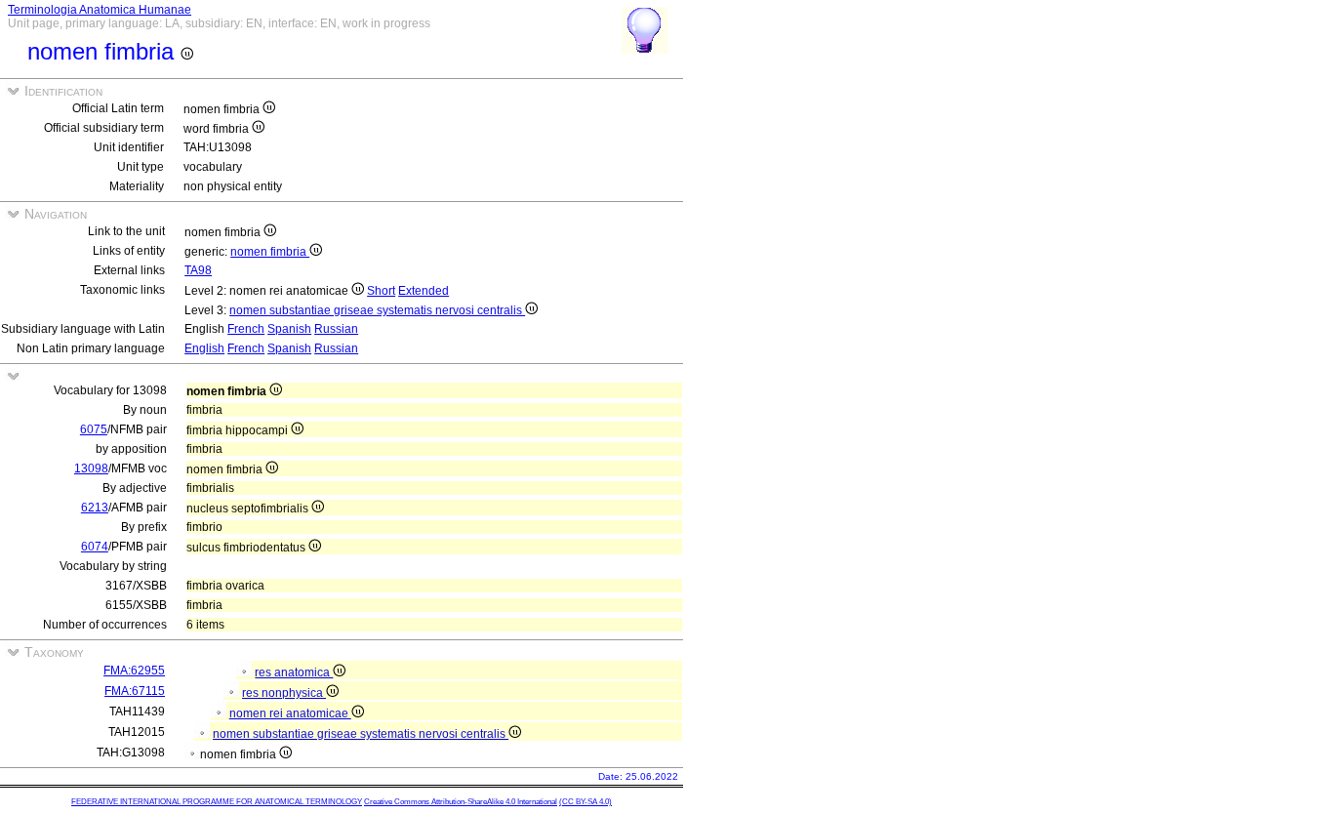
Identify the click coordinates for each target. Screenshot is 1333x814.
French (245, 329)
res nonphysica (284, 693)
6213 (94, 507)
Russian (336, 329)
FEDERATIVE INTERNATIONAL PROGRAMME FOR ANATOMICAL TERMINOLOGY (216, 801)
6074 (94, 546)
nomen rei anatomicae (290, 713)
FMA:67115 (134, 691)
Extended (423, 291)
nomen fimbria (269, 252)
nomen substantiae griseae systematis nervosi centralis (377, 310)
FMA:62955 (134, 670)
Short (381, 291)
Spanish (289, 329)
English (204, 348)
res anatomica (294, 672)
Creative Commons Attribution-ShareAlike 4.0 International (460, 801)
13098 (91, 468)
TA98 (198, 270)
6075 (93, 429)
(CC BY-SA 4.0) (585, 801)
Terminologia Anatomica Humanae (99, 10)
